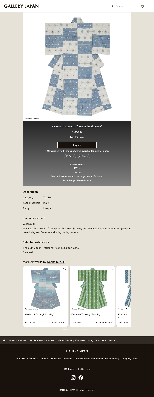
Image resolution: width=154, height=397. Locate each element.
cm (88, 369)
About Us (20, 358)
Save (64, 269)
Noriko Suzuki (77, 164)
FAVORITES (142, 6)
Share (85, 156)
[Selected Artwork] (77, 66)
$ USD (81, 369)
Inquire (77, 145)
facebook (81, 377)
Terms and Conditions (61, 358)
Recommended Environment (89, 358)
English (71, 369)
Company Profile (130, 358)
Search (119, 6)
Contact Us (32, 358)
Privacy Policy (112, 358)
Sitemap (44, 358)
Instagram (73, 377)
